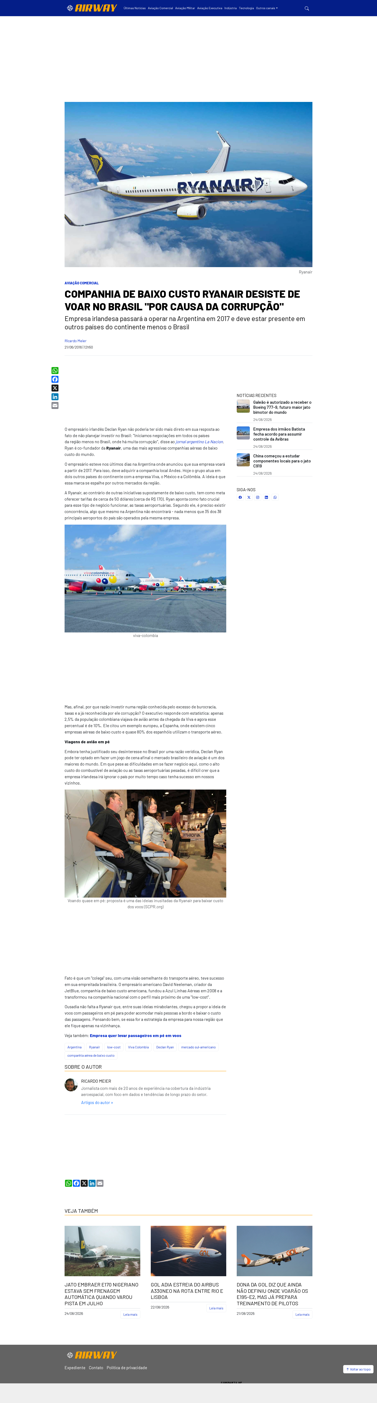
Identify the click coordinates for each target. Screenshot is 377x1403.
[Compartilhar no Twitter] (248, 497)
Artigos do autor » (97, 1102)
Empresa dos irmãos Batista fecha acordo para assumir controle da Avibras (279, 433)
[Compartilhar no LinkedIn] (266, 497)
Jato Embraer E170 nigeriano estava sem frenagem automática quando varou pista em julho (101, 1293)
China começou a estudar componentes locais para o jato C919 (282, 460)
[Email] (55, 405)
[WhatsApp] (55, 370)
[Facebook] (55, 379)
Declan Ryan (165, 1047)
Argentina (74, 1047)
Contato (96, 1367)
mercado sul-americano (198, 1047)
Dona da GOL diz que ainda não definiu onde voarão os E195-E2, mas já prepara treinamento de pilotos (272, 1293)
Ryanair (94, 1047)
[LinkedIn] (55, 396)
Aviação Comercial (82, 283)
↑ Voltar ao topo (358, 1369)
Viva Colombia (138, 1047)
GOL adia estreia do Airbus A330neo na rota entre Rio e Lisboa (187, 1290)
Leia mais (130, 1314)
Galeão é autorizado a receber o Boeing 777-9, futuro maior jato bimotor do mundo (282, 407)
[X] (55, 388)
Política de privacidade (127, 1367)
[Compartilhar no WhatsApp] (275, 497)
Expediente (75, 1367)
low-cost (114, 1047)
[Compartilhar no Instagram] (257, 497)
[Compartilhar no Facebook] (240, 497)
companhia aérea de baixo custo (91, 1055)
